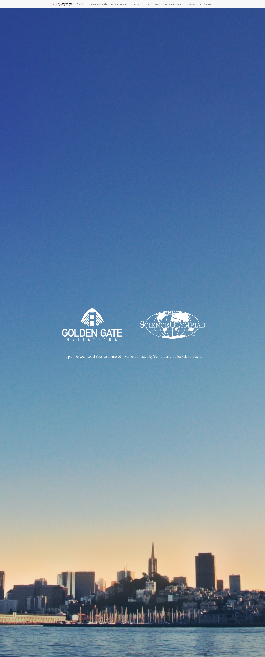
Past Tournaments (172, 4)
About (80, 4)
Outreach (190, 4)
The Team (137, 4)
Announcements (119, 4)
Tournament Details (97, 4)
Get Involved (153, 4)
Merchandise (206, 4)
